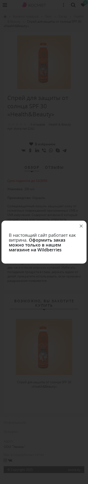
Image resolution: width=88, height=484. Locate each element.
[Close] (81, 226)
